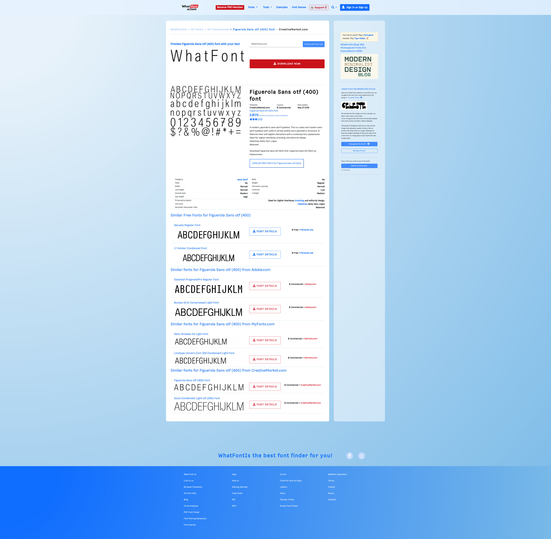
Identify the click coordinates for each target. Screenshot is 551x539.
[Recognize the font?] (359, 105)
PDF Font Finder (192, 512)
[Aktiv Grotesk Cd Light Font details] (209, 341)
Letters (283, 487)
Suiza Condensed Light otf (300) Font (197, 398)
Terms (331, 481)
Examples (282, 7)
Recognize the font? (357, 144)
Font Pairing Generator (195, 518)
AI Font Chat (190, 493)
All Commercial (218, 29)
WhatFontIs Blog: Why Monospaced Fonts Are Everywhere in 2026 (353, 47)
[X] (361, 455)
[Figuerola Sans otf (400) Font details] (209, 387)
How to (235, 481)
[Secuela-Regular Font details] (209, 234)
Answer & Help (354, 98)
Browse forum (359, 151)
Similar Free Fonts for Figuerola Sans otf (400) (211, 215)
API (233, 500)
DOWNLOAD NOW (289, 64)
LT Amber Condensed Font (190, 248)
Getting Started (239, 487)
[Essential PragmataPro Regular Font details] (209, 289)
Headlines (302, 204)
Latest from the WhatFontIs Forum (358, 89)
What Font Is (190, 474)
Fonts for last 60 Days (291, 481)
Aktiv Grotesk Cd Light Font (191, 334)
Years (282, 493)
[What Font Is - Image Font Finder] (190, 7)
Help (234, 474)
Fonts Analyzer (191, 506)
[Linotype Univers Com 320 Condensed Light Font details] (209, 360)
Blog (186, 500)
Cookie (331, 487)
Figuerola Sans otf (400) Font (192, 380)
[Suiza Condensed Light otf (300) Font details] (209, 406)
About (331, 493)
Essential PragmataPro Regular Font (196, 279)
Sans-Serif (242, 180)
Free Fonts (237, 493)
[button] (334, 7)
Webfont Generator (359, 166)
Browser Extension (193, 487)
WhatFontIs (179, 29)
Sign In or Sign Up (357, 7)
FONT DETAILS (266, 231)
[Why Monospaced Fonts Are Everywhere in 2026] (359, 66)
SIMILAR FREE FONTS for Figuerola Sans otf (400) (276, 163)
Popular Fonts (287, 500)
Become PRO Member (230, 7)
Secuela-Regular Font (187, 225)
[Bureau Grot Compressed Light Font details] (209, 312)
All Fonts (197, 29)
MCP (234, 506)
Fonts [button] (251, 7)
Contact (332, 500)
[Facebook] (349, 455)
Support (320, 7)
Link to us (188, 481)
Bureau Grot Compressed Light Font (196, 302)
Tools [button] (266, 7)
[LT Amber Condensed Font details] (209, 258)
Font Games (299, 7)
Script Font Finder (289, 506)
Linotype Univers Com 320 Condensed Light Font (204, 353)
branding (299, 201)
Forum (283, 474)
